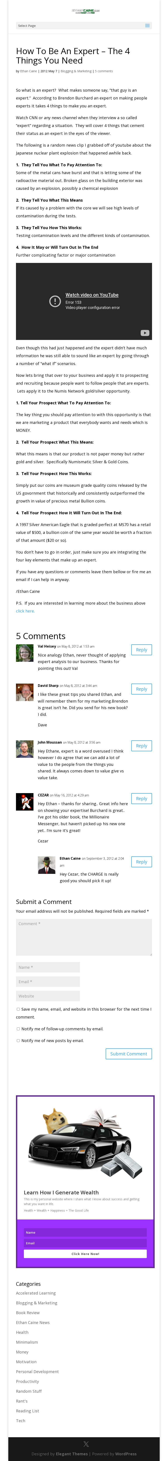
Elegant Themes (72, 1453)
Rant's (22, 1401)
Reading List (27, 1410)
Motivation (26, 1361)
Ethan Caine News (33, 1322)
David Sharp (48, 685)
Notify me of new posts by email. (52, 1040)
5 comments (104, 71)
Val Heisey (47, 646)
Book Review (28, 1312)
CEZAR (43, 795)
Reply (141, 650)
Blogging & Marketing (76, 71)
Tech (20, 1420)
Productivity (27, 1381)
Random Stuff (29, 1391)
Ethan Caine (28, 71)
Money (22, 1352)
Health (22, 1332)
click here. (25, 611)
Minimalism (27, 1342)
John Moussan (50, 742)
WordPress (125, 1453)
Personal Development (37, 1371)
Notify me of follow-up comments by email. (62, 1028)
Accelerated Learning (36, 1293)
